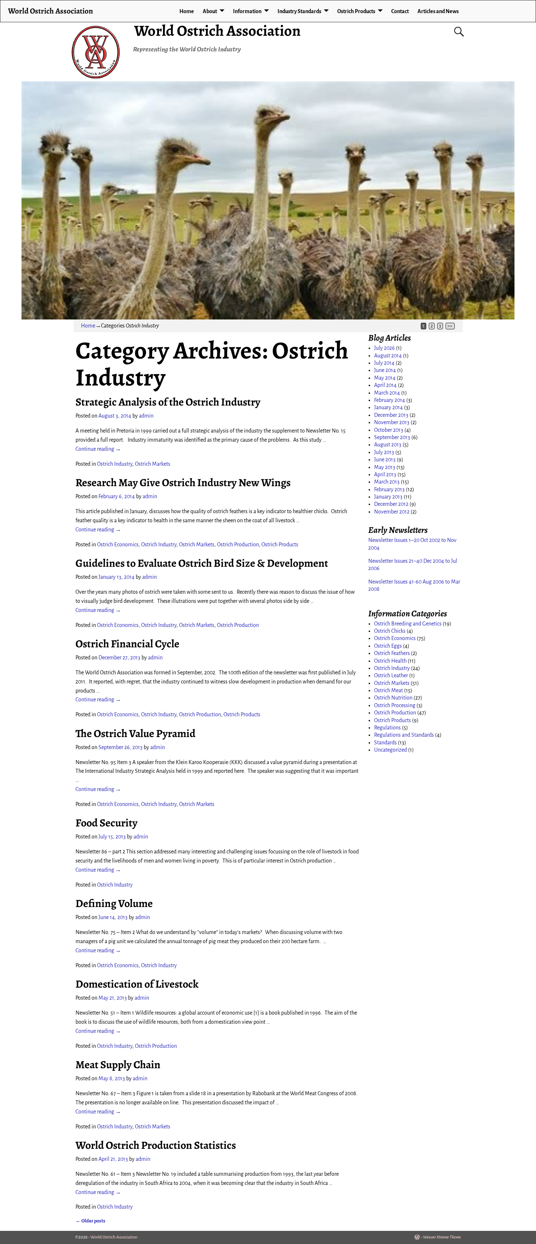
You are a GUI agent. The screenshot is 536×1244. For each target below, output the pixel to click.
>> (450, 326)
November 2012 (391, 512)
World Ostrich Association (217, 30)
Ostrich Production (238, 544)
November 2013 (391, 422)
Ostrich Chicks (389, 631)
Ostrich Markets (152, 464)
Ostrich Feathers (392, 653)
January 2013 (388, 497)
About (210, 11)
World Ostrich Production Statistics (155, 1145)
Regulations (387, 727)
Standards (385, 742)
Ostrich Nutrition (393, 698)
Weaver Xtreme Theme (442, 1237)
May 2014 (385, 378)
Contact (400, 11)
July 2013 (384, 452)
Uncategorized (390, 750)
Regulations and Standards (404, 735)
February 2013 (389, 489)
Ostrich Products (356, 11)
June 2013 (385, 459)
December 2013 (391, 415)
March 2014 (387, 393)
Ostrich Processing (394, 705)
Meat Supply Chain (117, 1064)
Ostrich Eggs (388, 646)
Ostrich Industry (114, 464)
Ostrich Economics (118, 544)
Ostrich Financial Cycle (127, 643)
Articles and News (438, 11)
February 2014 (389, 400)
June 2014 (385, 370)
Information (247, 11)
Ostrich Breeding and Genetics (408, 624)
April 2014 (385, 385)
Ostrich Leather (391, 675)
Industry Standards (299, 11)
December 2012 (391, 504)
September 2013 (392, 437)
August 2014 (388, 356)
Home (186, 11)
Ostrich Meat (388, 690)
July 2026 (384, 348)
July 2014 (384, 363)
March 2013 (387, 482)
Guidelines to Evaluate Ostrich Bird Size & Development (201, 563)
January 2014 (388, 407)
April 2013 (385, 474)
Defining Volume (114, 903)
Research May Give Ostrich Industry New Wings (183, 482)
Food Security (106, 822)
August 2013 (387, 444)
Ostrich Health (390, 661)
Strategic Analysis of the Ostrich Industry (167, 402)
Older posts (90, 1221)
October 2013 (388, 430)
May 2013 (384, 467)
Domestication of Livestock (137, 984)
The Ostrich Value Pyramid (135, 733)
